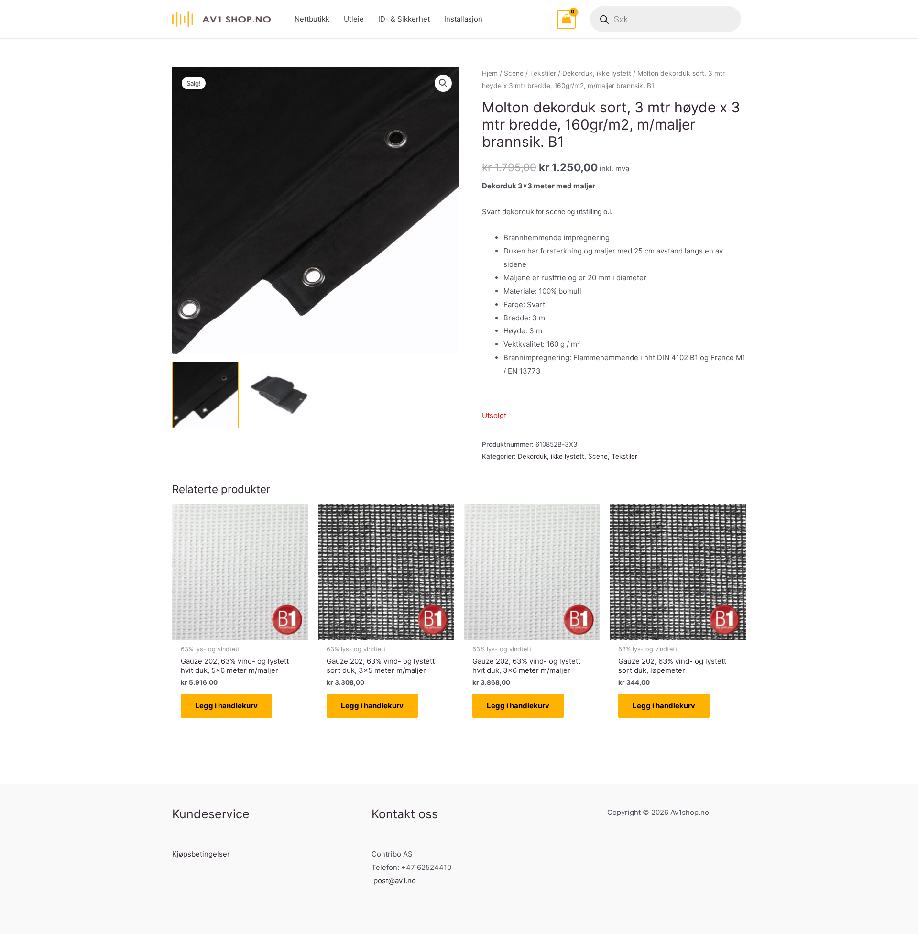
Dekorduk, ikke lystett (596, 73)
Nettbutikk (312, 18)
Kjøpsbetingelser (201, 853)
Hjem (490, 73)
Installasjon (463, 18)
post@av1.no (394, 880)
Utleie (354, 18)
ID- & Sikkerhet (404, 18)
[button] (443, 83)
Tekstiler (543, 73)
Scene (514, 73)
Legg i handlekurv (226, 705)
